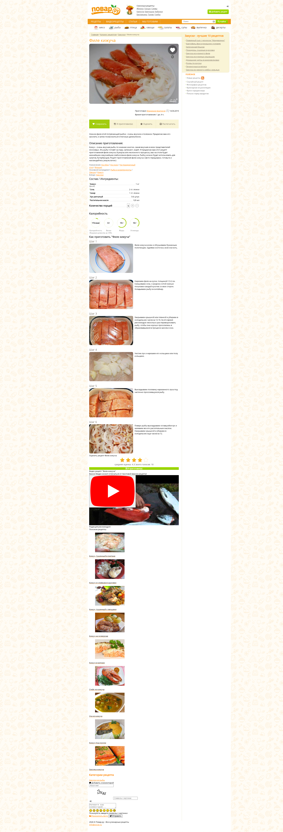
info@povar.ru (95, 824)
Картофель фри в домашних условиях (203, 43)
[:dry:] (107, 810)
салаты (168, 27)
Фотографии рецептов (196, 84)
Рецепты (96, 21)
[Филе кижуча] (134, 74)
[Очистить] (214, 21)
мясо (102, 27)
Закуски (99, 175)
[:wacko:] (94, 810)
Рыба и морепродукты (121, 169)
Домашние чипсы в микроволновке (202, 60)
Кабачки (159, 11)
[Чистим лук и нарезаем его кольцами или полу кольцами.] (111, 367)
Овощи (92, 172)
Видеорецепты (115, 21)
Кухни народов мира (196, 90)
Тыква (151, 14)
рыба (118, 27)
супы (184, 27)
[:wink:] (90, 810)
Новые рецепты (193, 78)
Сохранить (100, 124)
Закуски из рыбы (97, 780)
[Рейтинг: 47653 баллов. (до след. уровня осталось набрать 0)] (168, 110)
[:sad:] (97, 810)
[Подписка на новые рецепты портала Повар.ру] (202, 78)
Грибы (157, 14)
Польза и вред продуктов (198, 93)
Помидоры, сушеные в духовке (200, 50)
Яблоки (140, 8)
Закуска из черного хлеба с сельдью (202, 69)
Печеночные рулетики (196, 66)
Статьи (133, 21)
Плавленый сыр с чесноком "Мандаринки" (205, 40)
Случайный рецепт (195, 81)
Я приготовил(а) (124, 124)
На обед (105, 164)
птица (133, 27)
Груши (147, 8)
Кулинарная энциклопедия (198, 87)
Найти (223, 21)
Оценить (147, 124)
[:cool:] (114, 810)
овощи (150, 27)
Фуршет (98, 167)
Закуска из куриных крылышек (200, 56)
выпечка (202, 27)
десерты (221, 27)
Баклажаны (142, 14)
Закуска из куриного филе (198, 53)
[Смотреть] (112, 491)
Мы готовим (150, 21)
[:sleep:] (104, 810)
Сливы (154, 8)
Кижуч (100, 172)
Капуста (140, 11)
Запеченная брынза (195, 47)
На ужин (114, 164)
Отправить (116, 816)
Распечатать (168, 124)
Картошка (149, 11)
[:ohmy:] (100, 810)
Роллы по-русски (193, 63)
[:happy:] (111, 810)
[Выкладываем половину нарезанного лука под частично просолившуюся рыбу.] (111, 403)
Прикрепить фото (99, 816)
